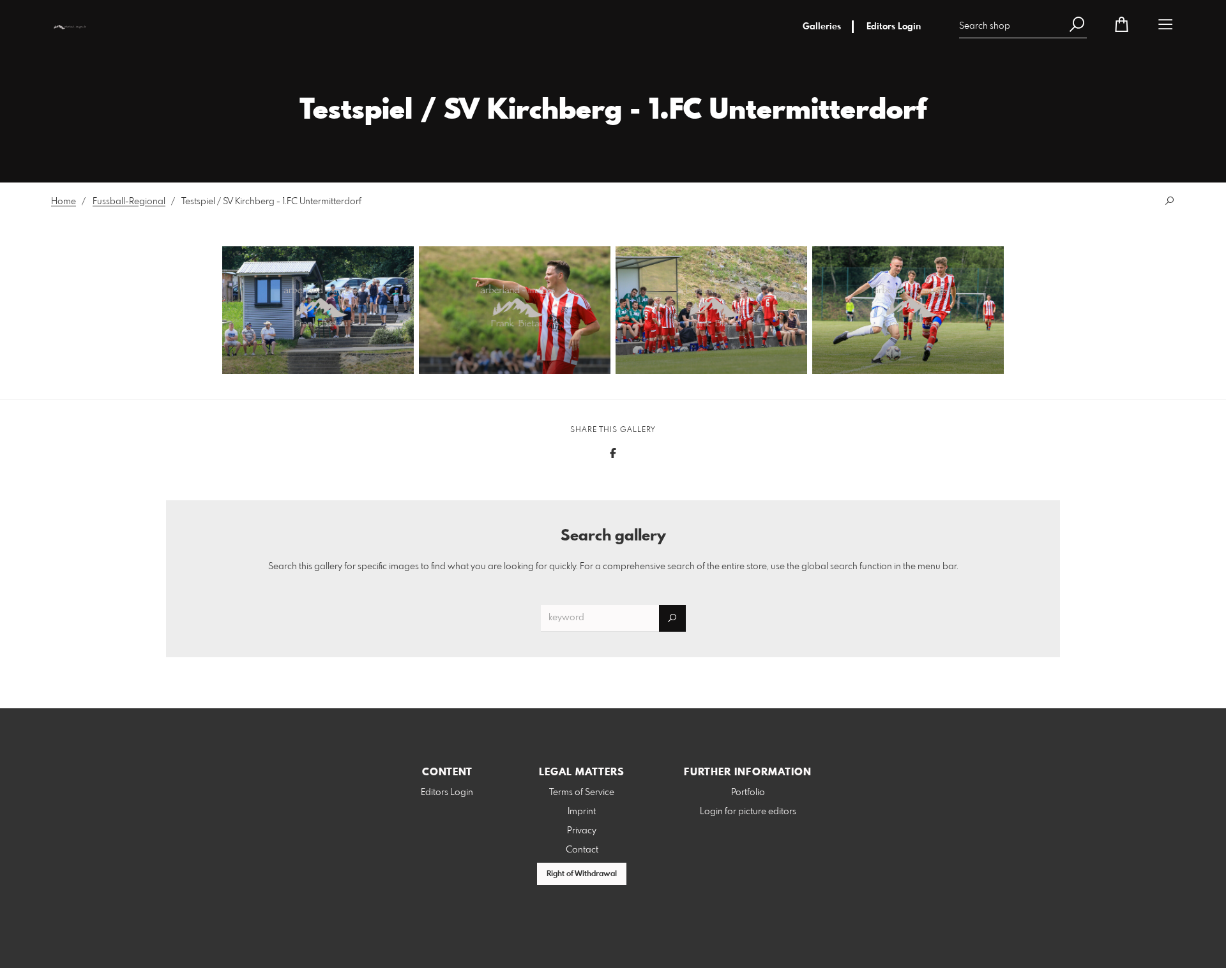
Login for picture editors (748, 811)
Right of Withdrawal (582, 874)
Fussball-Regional (129, 201)
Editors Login (894, 26)
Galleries (822, 26)
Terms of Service (581, 792)
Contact (582, 849)
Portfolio (748, 792)
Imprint (582, 811)
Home (63, 201)
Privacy (581, 830)
